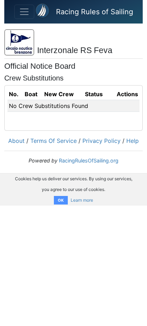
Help (132, 140)
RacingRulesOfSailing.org (88, 160)
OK (61, 200)
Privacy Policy (101, 140)
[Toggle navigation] (24, 12)
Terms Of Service (53, 140)
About (16, 140)
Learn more (82, 200)
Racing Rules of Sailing (94, 11)
